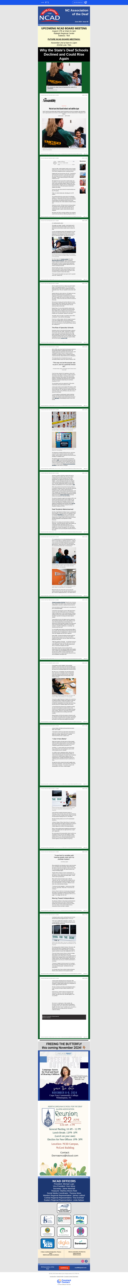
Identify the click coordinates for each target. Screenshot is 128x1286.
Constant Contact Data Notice (71, 1276)
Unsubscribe (53, 1276)
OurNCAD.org (64, 1268)
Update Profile (60, 1276)
